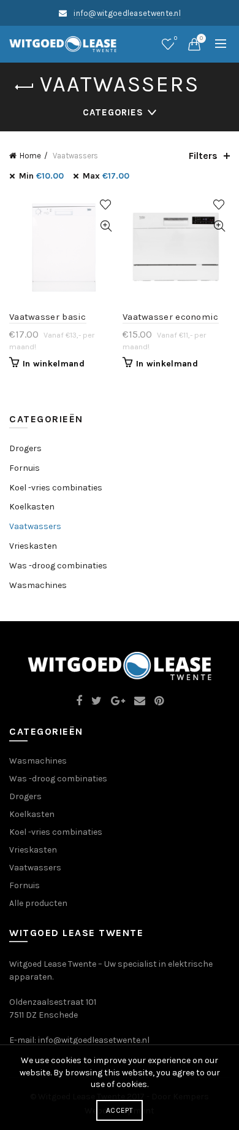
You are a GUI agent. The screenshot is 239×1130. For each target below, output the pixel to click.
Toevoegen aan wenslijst (105, 204)
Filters (203, 155)
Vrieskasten (33, 546)
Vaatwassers (35, 526)
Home (30, 155)
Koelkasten (32, 506)
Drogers (25, 448)
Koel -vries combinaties (55, 487)
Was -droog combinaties (58, 565)
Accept (119, 1110)
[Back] (24, 87)
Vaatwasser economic (171, 316)
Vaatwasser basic (47, 316)
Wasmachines (38, 585)
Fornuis (24, 468)
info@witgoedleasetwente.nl (127, 13)
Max (106, 176)
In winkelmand (54, 363)
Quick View (105, 226)
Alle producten (38, 903)
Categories (113, 112)
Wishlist (175, 38)
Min (41, 176)
